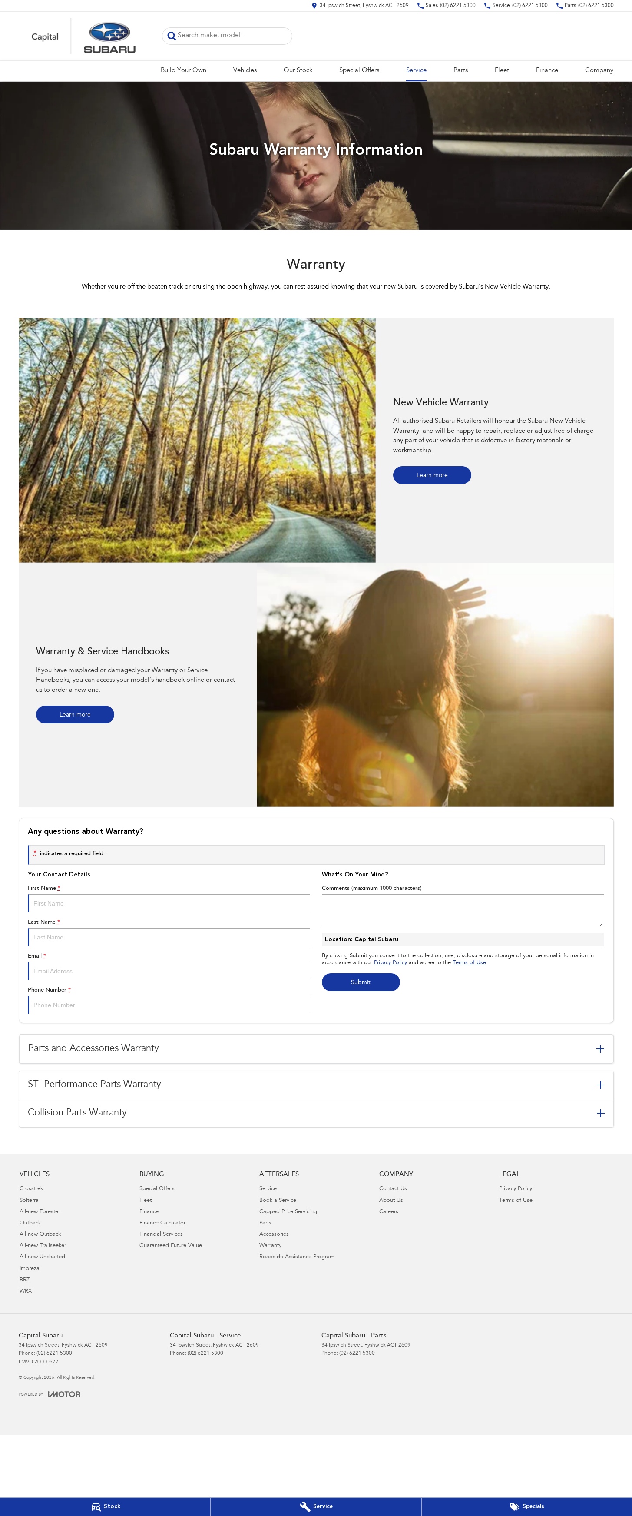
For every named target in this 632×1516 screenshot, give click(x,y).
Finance (547, 70)
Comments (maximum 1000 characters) (372, 888)
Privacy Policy (390, 963)
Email (37, 956)
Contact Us (393, 1189)
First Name (44, 888)
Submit (361, 983)
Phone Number (49, 990)
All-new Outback (40, 1234)
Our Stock (298, 70)
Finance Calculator (162, 1223)
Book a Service (277, 1201)
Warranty (270, 1246)
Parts (460, 70)
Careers (388, 1212)
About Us (391, 1201)
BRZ (25, 1280)
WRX (26, 1291)
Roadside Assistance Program (296, 1257)
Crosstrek (31, 1189)
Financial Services (161, 1234)
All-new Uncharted (42, 1257)
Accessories (274, 1234)
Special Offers (359, 70)
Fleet (502, 70)
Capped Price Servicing (288, 1212)
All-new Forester (40, 1212)
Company (599, 70)
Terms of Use (469, 963)
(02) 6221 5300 (54, 1353)
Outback (30, 1223)
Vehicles (245, 70)
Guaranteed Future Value (170, 1246)
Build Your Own (183, 70)
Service (416, 70)
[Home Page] (84, 36)
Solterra (29, 1201)
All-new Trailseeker (43, 1246)
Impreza (30, 1269)
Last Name (44, 922)
